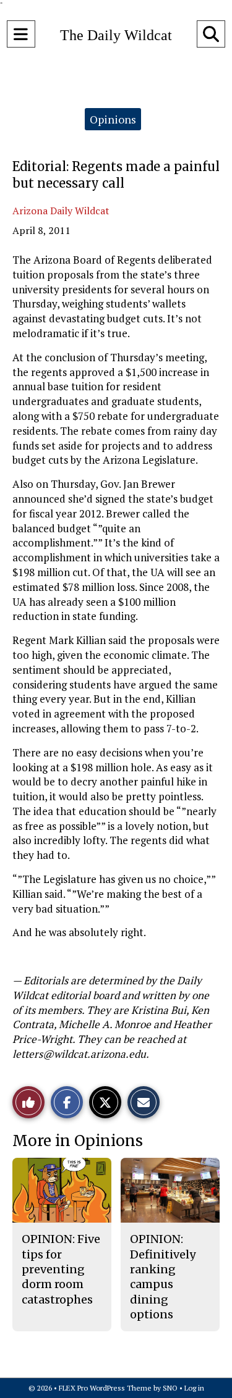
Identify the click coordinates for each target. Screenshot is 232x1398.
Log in (194, 1387)
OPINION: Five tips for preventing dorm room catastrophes (61, 1269)
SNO (170, 1387)
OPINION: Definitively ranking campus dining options (162, 1276)
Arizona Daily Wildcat (61, 210)
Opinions (113, 119)
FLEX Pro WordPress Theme (105, 1387)
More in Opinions (77, 1140)
